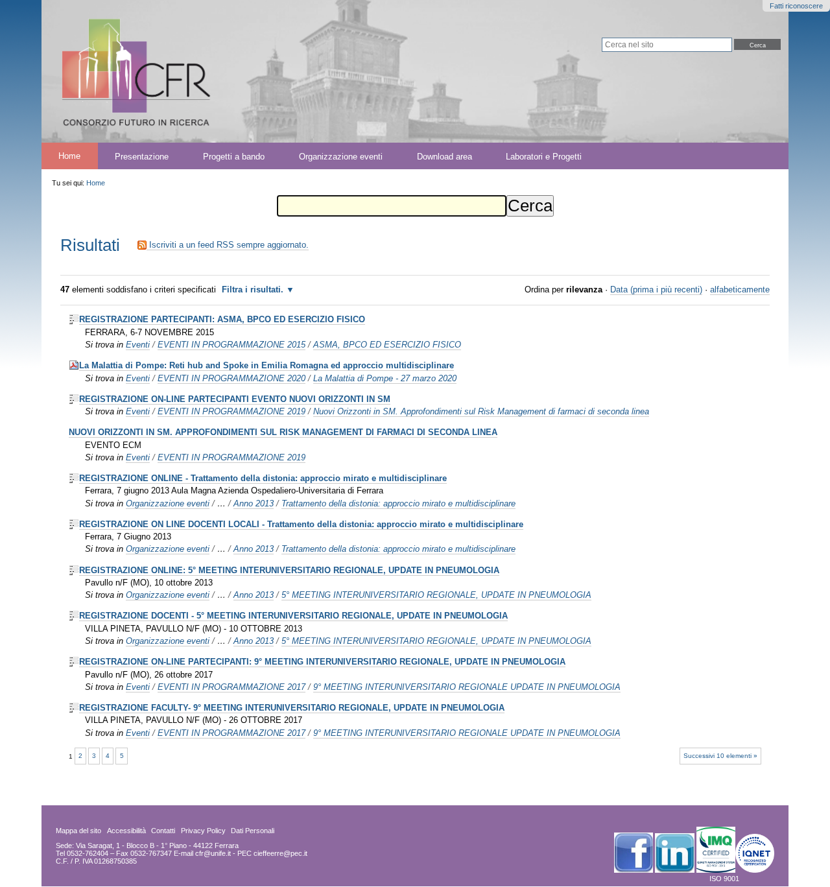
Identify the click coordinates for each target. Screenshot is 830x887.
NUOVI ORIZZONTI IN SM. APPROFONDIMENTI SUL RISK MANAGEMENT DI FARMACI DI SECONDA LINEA (283, 432)
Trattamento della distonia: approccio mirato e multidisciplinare (398, 503)
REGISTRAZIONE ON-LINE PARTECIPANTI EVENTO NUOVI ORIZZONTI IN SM (234, 399)
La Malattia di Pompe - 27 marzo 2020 (384, 378)
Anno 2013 (253, 503)
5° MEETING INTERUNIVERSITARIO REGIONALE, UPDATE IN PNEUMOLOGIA (436, 595)
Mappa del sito (78, 830)
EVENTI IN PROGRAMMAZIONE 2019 (231, 411)
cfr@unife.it (213, 853)
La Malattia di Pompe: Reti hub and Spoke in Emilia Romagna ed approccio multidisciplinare (266, 365)
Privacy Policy (203, 830)
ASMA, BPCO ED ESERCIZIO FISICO (387, 344)
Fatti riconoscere (796, 6)
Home (69, 156)
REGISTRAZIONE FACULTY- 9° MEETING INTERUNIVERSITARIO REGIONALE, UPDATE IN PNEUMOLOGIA (291, 708)
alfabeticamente (740, 289)
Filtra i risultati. (252, 289)
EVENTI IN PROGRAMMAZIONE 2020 (231, 378)
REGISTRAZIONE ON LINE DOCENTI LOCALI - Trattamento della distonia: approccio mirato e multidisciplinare (301, 524)
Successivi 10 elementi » (720, 755)
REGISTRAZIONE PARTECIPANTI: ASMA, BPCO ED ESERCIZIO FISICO (222, 319)
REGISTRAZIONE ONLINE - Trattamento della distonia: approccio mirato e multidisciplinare (263, 478)
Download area (444, 156)
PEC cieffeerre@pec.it (272, 853)
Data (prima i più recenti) (656, 289)
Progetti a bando (234, 156)
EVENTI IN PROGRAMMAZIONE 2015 (231, 344)
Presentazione (142, 156)
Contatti (163, 830)
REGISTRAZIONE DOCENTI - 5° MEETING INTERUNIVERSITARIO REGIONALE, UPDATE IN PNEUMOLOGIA (293, 616)
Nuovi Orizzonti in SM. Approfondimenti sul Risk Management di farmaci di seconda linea (481, 411)
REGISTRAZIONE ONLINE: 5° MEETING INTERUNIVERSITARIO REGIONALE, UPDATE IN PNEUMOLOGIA (289, 570)
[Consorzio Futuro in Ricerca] (241, 71)
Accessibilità (126, 830)
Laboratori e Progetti (544, 156)
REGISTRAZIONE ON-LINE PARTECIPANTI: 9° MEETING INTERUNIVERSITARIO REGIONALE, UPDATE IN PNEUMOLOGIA (322, 662)
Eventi (138, 344)
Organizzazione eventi (341, 156)
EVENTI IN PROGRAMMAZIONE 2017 (231, 687)
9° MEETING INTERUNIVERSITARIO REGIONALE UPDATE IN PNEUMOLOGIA (467, 687)
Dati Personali (252, 830)
